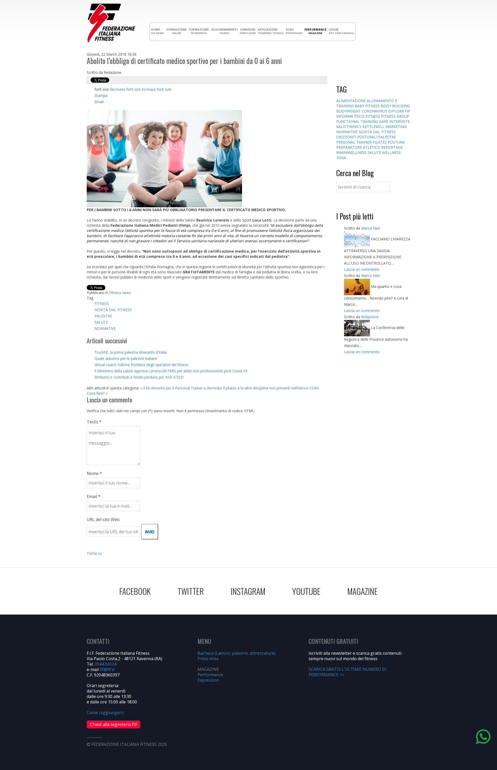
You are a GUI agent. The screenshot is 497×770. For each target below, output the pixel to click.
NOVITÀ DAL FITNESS (113, 309)
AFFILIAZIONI (270, 31)
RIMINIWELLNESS (352, 152)
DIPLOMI (396, 111)
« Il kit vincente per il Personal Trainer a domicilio (181, 388)
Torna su (94, 553)
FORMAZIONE (176, 31)
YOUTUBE (306, 591)
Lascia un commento (361, 269)
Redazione (370, 316)
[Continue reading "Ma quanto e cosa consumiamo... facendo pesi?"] (357, 286)
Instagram (248, 591)
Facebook (135, 591)
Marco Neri (370, 228)
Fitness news (120, 292)
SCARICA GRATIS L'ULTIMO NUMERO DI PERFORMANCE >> (347, 672)
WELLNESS (391, 152)
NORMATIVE (105, 328)
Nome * (94, 473)
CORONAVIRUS (375, 111)
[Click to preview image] (164, 158)
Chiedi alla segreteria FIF (113, 724)
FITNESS (101, 303)
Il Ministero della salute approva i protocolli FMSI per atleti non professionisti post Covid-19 (170, 370)
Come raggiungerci (105, 712)
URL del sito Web (103, 519)
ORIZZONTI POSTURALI (357, 136)
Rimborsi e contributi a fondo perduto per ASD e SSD (139, 377)
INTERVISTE (399, 121)
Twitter (191, 591)
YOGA (341, 157)
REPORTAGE (392, 147)
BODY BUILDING (395, 105)
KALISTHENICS (349, 126)
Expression (208, 680)
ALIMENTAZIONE (351, 100)
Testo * (94, 422)
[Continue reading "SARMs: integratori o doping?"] (357, 239)
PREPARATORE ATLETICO (358, 147)
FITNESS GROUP (395, 116)
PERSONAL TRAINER (354, 142)
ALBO (294, 31)
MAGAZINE (362, 591)
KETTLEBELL (373, 126)
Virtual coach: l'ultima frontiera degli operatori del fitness (141, 364)
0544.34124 (105, 664)
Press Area (208, 658)
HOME (157, 31)
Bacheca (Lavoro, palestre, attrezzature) (236, 653)
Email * (93, 496)
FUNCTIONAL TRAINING (357, 121)
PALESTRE (103, 315)
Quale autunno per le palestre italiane (125, 358)
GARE (384, 121)
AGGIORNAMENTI (224, 31)
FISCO (360, 116)
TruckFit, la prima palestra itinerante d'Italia (130, 352)
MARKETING (396, 126)
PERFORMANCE (315, 31)
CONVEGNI (248, 31)
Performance (210, 675)
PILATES (380, 142)
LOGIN (341, 31)
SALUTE (101, 322)
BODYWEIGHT (349, 111)
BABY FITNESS (368, 105)
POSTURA (396, 142)
